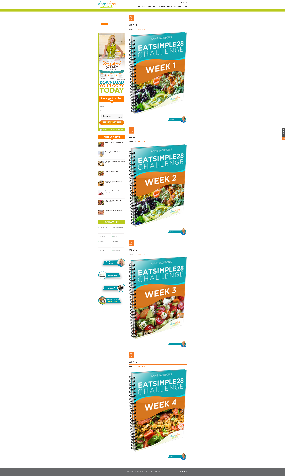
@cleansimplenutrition (103, 311)
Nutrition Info (116, 250)
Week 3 (133, 250)
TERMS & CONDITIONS (155, 471)
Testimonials (177, 6)
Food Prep (116, 236)
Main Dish (102, 236)
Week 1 (133, 25)
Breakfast (115, 241)
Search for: (103, 18)
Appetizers (116, 245)
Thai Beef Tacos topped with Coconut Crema (114, 182)
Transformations (117, 231)
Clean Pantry (161, 6)
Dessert (102, 241)
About (144, 6)
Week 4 (133, 362)
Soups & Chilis (103, 227)
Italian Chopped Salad (112, 171)
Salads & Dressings (118, 227)
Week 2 (133, 138)
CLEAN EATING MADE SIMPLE (141, 471)
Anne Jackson (141, 29)
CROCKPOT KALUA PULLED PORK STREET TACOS (113, 201)
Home (138, 6)
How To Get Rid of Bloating (113, 210)
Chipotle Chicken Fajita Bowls (114, 142)
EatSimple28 (151, 6)
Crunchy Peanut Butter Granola (114, 152)
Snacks (101, 231)
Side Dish (102, 245)
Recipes (169, 6)
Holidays (102, 250)
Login (185, 6)
